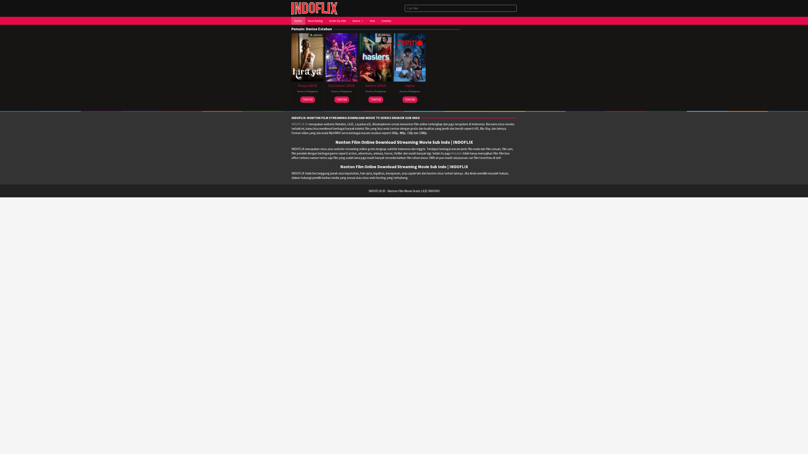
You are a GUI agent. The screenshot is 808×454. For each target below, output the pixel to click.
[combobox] (461, 8)
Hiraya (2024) (307, 85)
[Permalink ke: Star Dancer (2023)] (341, 57)
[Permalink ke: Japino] (409, 57)
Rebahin (456, 153)
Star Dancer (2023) (341, 85)
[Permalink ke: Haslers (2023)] (375, 57)
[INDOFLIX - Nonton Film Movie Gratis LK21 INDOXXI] (314, 8)
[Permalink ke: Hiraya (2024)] (307, 57)
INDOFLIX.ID (299, 124)
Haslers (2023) (375, 85)
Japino (410, 85)
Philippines (312, 91)
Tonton (308, 99)
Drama (301, 91)
